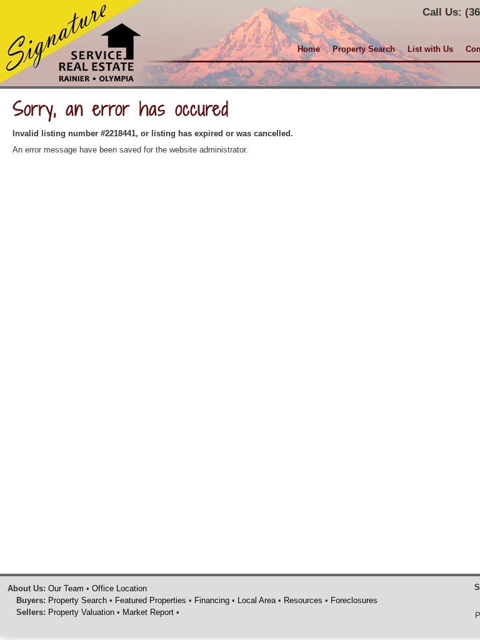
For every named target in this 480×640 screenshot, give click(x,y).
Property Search (363, 49)
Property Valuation (81, 612)
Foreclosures (354, 600)
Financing (211, 600)
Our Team (66, 588)
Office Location (119, 588)
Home (309, 49)
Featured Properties (150, 600)
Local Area (257, 600)
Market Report (148, 612)
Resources (303, 600)
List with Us (430, 49)
